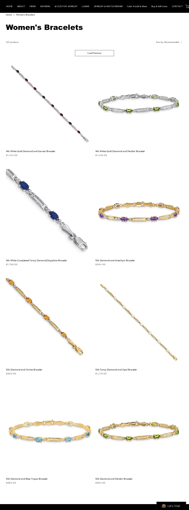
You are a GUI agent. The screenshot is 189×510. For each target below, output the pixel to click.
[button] (32, 6)
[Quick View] (50, 104)
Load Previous (94, 53)
